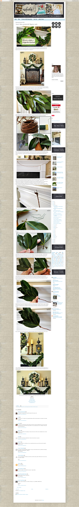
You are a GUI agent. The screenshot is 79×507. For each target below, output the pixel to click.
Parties (57, 265)
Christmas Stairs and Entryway (57, 213)
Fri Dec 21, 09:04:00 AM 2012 (22, 485)
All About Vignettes (20, 455)
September (54, 227)
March (54, 235)
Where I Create (53, 265)
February (54, 236)
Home (15, 19)
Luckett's (56, 263)
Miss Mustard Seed (55, 280)
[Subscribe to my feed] (59, 24)
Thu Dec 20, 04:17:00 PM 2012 (22, 433)
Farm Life (61, 266)
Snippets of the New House (59, 188)
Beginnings (59, 263)
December (54, 205)
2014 (53, 201)
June (54, 231)
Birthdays (57, 266)
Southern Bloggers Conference (58, 264)
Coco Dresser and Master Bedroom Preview (60, 162)
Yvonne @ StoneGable (21, 448)
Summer (60, 265)
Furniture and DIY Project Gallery (26, 19)
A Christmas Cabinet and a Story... (57, 220)
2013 (53, 202)
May (54, 232)
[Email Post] (20, 405)
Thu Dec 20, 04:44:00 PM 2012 (22, 452)
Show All (62, 319)
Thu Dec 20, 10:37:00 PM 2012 (22, 471)
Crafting (21, 406)
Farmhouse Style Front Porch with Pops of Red (60, 172)
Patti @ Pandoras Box (21, 468)
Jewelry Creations (41, 19)
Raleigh (57, 258)
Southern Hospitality (56, 284)
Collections (60, 260)
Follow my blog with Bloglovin (56, 120)
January (54, 237)
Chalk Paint (56, 256)
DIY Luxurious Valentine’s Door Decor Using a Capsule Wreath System (58, 313)
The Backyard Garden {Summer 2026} (58, 278)
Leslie (19, 436)
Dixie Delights (55, 277)
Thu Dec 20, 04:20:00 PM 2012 (22, 439)
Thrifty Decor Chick (55, 301)
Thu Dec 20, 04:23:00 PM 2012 (22, 445)
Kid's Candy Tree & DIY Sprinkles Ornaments (57, 215)
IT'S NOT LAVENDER (59, 296)
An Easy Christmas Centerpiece (57, 219)
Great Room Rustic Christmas (57, 223)
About (19, 19)
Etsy (62, 265)
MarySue (19, 430)
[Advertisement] (56, 46)
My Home (31, 406)
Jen (18, 417)
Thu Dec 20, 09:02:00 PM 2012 (22, 465)
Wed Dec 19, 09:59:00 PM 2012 (22, 420)
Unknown (19, 463)
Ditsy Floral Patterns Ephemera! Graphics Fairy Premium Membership (57, 289)
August (54, 228)
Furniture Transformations (57, 255)
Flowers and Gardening (25, 406)
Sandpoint (54, 266)
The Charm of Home (32, 400)
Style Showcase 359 (55, 285)
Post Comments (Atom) (22, 490)
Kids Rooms (60, 261)
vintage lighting (58, 262)
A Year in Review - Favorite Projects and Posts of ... (58, 207)
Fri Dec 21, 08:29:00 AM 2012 (22, 477)
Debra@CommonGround (21, 411)
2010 (53, 240)
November (54, 224)
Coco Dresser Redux (56, 218)
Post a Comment (19, 487)
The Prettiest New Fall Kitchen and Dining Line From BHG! (60, 303)
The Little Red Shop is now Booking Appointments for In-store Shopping (57, 317)
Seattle (52, 267)
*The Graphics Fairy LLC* (56, 287)
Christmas (19, 406)
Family (53, 258)
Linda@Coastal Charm (21, 480)
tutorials (37, 406)
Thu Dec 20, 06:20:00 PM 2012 (22, 460)
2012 (53, 204)
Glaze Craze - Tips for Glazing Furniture (60, 157)
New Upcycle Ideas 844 (56, 292)
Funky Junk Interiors (56, 291)
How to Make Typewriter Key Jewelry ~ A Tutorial (60, 177)
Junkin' (61, 258)
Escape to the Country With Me (57, 309)
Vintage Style (55, 252)
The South (34, 406)
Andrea (19, 423)
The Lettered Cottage (56, 308)
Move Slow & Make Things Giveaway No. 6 (57, 282)
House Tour (35, 19)
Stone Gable (32, 398)
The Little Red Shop (55, 315)
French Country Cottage (32, 401)
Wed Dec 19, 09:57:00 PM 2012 (22, 414)
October (54, 226)
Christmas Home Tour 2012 (56, 210)
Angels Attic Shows (54, 261)
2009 (53, 242)
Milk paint (53, 262)
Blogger (43, 500)
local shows (61, 256)
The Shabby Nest (32, 402)
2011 (53, 239)
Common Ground (32, 399)
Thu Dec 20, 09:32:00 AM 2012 (22, 427)
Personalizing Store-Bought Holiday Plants (58, 209)
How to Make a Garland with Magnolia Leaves (60, 183)
